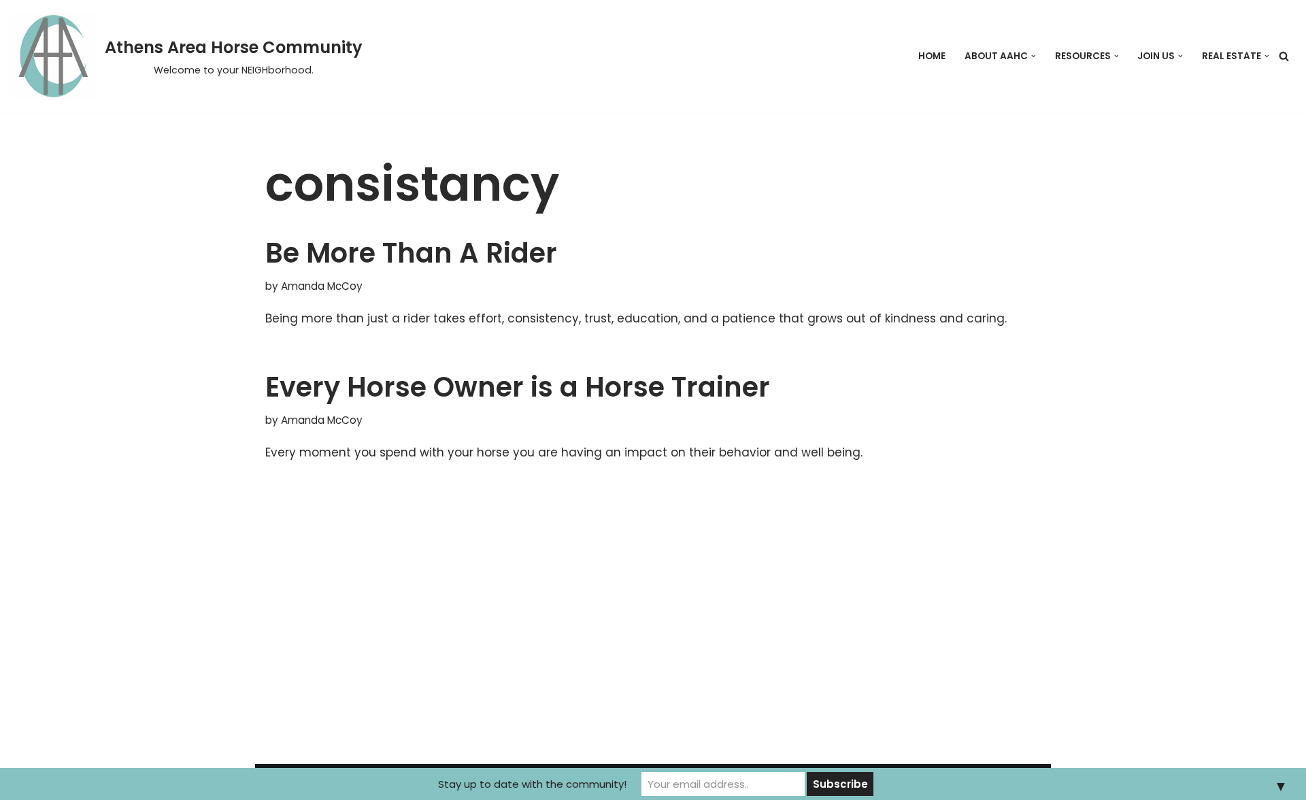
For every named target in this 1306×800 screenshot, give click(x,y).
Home (931, 56)
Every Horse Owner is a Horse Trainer (517, 387)
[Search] (1284, 56)
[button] (1033, 56)
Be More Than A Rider (411, 253)
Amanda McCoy (322, 286)
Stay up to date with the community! (532, 784)
